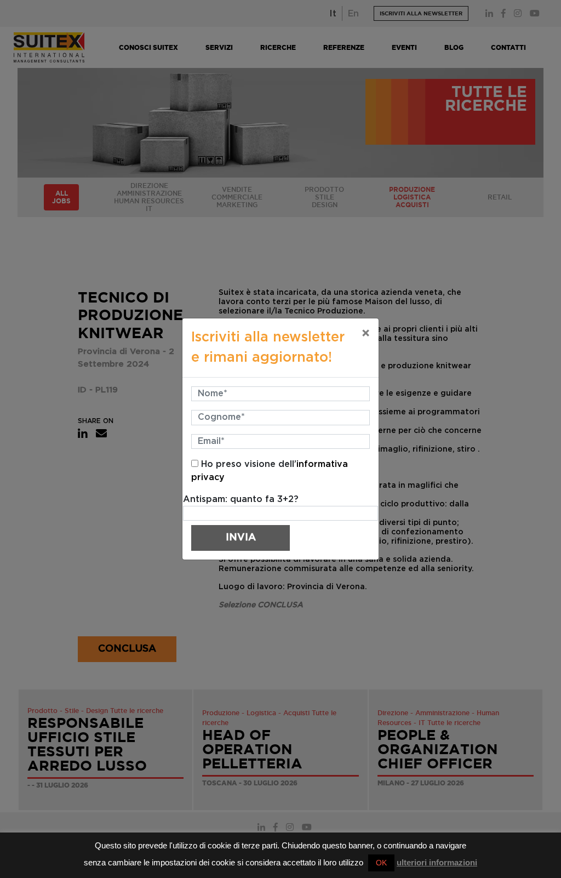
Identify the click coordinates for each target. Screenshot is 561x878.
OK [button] (381, 862)
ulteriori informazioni (437, 862)
